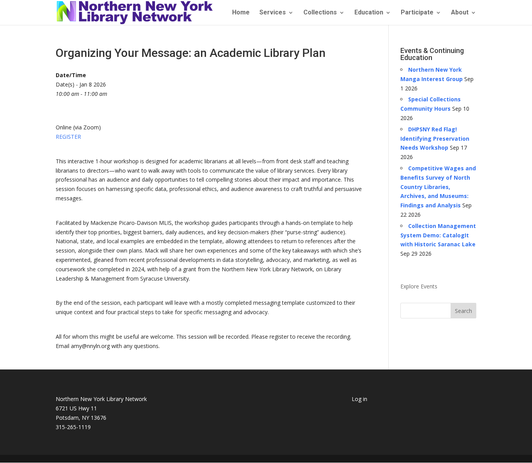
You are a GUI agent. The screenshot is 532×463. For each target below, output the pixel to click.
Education (368, 13)
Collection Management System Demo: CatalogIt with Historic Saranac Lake (438, 235)
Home (241, 13)
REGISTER (68, 136)
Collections (320, 13)
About (460, 13)
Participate (417, 13)
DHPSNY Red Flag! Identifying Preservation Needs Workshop (434, 138)
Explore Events (418, 286)
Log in (359, 399)
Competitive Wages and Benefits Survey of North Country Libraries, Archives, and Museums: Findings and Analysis (438, 186)
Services (272, 13)
